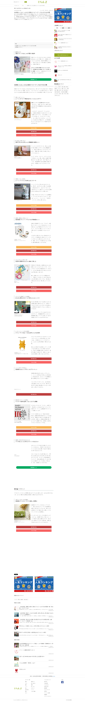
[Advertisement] (33, 31)
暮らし (26, 688)
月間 (69, 27)
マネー (26, 683)
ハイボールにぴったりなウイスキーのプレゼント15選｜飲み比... (65, 39)
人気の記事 (46, 683)
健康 (32, 684)
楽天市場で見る (34, 131)
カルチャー (33, 688)
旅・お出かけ (33, 683)
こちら (54, 676)
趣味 (26, 684)
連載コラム (33, 681)
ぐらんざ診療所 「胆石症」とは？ (27, 663)
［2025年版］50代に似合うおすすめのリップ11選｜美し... (64, 47)
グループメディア (47, 689)
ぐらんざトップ (16, 5)
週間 (63, 27)
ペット (26, 686)
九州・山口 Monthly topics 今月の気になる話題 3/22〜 (32, 656)
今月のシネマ (22, 669)
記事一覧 (45, 681)
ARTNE (45, 691)
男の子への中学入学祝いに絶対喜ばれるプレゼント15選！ (33, 632)
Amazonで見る (34, 128)
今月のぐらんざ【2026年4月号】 (63, 70)
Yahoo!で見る (33, 135)
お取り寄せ (27, 689)
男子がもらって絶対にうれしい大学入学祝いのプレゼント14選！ (34, 626)
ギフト (23, 5)
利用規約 (45, 694)
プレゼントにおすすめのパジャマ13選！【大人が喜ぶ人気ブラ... (64, 31)
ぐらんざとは (46, 684)
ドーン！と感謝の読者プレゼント (27, 650)
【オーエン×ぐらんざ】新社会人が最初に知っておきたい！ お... (64, 66)
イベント (32, 689)
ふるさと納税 (33, 691)
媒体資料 (45, 688)
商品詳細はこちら (34, 79)
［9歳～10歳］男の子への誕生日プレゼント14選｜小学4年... (65, 35)
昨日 (57, 27)
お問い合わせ (46, 686)
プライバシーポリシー (47, 696)
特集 (26, 681)
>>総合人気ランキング (58, 50)
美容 (26, 691)
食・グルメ (33, 686)
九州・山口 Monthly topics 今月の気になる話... (64, 80)
